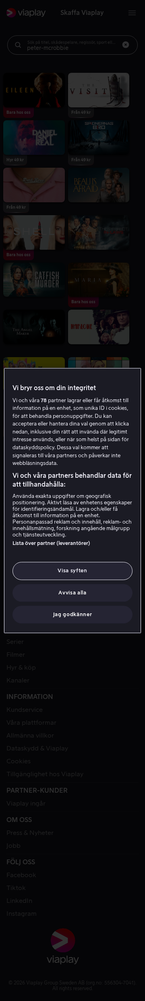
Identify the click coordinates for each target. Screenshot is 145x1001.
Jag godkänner (72, 614)
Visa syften (72, 570)
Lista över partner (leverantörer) (51, 543)
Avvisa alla (72, 592)
